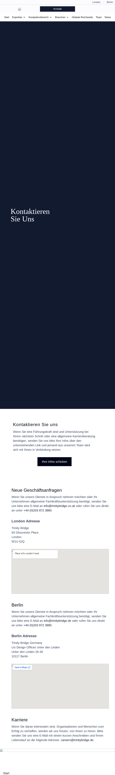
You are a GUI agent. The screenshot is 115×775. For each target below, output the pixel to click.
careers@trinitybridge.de (77, 740)
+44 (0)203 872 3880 (38, 510)
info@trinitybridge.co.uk (59, 506)
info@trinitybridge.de (57, 620)
